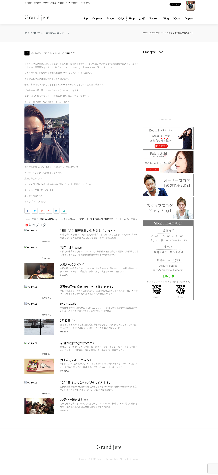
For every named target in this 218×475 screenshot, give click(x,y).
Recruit (153, 18)
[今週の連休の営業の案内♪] (30, 343)
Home (144, 32)
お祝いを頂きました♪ (74, 399)
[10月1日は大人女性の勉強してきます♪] (30, 382)
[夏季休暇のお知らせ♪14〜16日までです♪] (30, 286)
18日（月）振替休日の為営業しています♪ (87, 230)
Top (85, 18)
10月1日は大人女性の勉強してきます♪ (85, 382)
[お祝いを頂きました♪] (39, 405)
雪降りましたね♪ (71, 247)
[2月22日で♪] (39, 326)
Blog (166, 18)
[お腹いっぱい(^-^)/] (39, 270)
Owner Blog (154, 32)
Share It (70, 53)
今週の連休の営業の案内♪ (77, 343)
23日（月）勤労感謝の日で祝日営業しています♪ (102, 219)
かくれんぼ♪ (68, 303)
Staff (142, 18)
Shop (132, 18)
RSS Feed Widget (165, 119)
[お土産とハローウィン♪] (39, 366)
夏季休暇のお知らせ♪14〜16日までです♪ (86, 287)
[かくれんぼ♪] (30, 303)
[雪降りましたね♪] (30, 247)
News (176, 18)
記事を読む (46, 241)
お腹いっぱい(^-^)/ (72, 264)
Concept (97, 18)
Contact (189, 18)
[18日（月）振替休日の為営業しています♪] (30, 230)
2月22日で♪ (67, 320)
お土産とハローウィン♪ (75, 360)
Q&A (121, 18)
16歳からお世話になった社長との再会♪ (56, 219)
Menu (110, 18)
